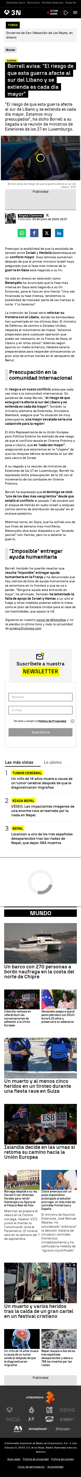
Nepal (17, 829)
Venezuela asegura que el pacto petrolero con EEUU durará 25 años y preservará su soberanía (58, 1017)
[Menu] (76, 12)
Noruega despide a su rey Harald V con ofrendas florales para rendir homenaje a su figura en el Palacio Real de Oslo (20, 1198)
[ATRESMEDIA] (40, 1397)
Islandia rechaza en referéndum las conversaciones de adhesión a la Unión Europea (17, 1018)
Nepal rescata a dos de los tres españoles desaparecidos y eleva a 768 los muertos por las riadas (58, 1358)
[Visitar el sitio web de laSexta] (31, 1410)
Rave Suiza (33, 2)
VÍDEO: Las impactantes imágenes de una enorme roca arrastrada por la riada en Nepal (42, 810)
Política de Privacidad (52, 721)
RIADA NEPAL (23, 801)
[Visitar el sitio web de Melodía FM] (18, 1429)
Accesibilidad (55, 1466)
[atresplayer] (66, 12)
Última (54, 12)
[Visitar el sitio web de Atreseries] (31, 1419)
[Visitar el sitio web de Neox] (49, 1410)
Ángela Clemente (31, 215)
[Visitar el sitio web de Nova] (67, 1410)
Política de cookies (62, 1459)
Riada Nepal (72, 2)
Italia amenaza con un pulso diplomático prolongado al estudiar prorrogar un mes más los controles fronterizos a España (58, 1200)
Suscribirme (41, 732)
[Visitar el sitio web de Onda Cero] (49, 1419)
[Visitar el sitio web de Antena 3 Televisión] (13, 1410)
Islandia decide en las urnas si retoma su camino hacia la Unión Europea (39, 1152)
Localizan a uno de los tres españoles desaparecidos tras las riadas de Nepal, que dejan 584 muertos (42, 838)
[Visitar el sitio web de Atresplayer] (40, 1429)
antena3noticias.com (25, 628)
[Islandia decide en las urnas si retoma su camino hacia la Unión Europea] (40, 1124)
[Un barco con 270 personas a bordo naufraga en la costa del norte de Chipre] (40, 943)
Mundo (40, 913)
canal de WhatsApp (51, 620)
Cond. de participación (31, 1466)
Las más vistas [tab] (19, 762)
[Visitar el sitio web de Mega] (13, 1419)
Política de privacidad (36, 1459)
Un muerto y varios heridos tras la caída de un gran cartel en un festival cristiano (38, 1311)
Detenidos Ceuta (15, 2)
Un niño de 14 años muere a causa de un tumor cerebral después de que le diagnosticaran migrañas (41, 782)
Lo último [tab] (52, 762)
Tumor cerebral (27, 773)
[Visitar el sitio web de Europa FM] (67, 1419)
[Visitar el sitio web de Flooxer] (63, 1429)
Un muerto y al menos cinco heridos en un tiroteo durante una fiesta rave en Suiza (37, 1086)
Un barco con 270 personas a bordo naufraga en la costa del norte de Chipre (39, 971)
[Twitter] (47, 215)
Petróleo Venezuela (52, 2)
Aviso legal (13, 1459)
